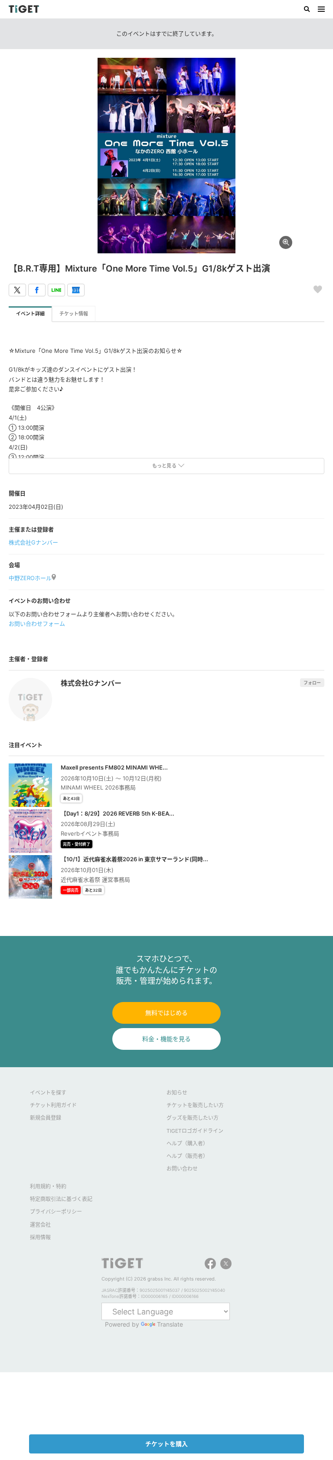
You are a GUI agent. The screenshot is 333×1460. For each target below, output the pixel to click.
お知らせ (176, 1092)
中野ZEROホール (30, 577)
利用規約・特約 (48, 1186)
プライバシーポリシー (56, 1211)
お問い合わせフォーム (37, 623)
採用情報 (40, 1237)
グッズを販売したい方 (192, 1118)
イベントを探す (48, 1092)
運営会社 (40, 1224)
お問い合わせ (182, 1168)
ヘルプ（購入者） (187, 1143)
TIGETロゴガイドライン (194, 1131)
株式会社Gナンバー (33, 542)
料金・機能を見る (166, 1038)
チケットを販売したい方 (195, 1105)
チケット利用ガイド (53, 1105)
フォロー (312, 682)
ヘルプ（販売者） (187, 1156)
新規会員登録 (45, 1118)
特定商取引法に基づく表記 (61, 1199)
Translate (170, 1324)
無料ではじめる (166, 1012)
